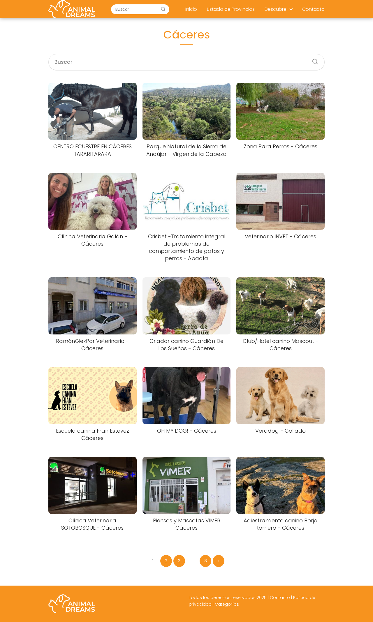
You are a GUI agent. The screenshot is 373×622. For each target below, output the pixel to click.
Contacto (313, 9)
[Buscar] (163, 9)
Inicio (191, 9)
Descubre (275, 9)
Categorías (227, 604)
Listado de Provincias (231, 9)
